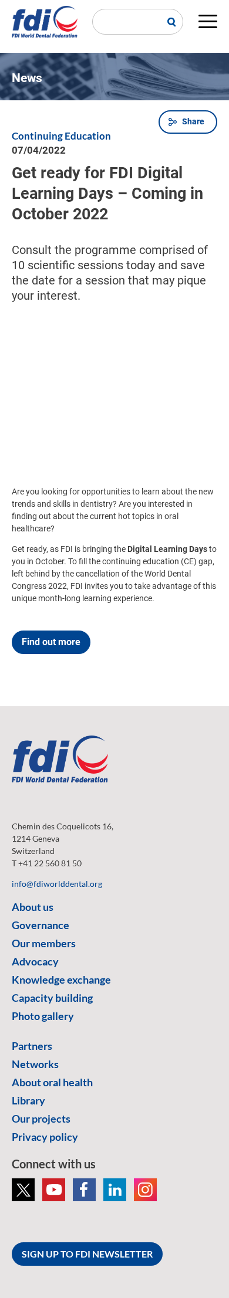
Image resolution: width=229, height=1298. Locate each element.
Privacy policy (45, 1136)
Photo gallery (43, 1015)
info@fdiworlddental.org (57, 884)
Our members (44, 943)
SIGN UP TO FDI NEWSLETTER (87, 1253)
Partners (32, 1045)
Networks (35, 1064)
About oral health (52, 1082)
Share (193, 121)
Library (28, 1100)
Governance (40, 925)
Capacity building (52, 997)
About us (32, 906)
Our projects (41, 1118)
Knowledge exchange (61, 979)
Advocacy (35, 961)
